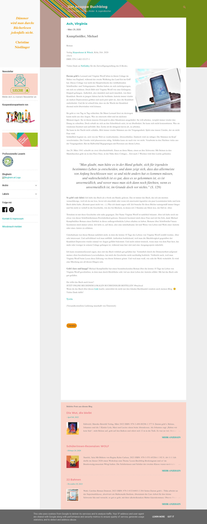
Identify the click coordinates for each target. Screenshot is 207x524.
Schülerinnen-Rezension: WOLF (87, 446)
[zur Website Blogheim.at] (11, 177)
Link (96, 288)
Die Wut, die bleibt (79, 412)
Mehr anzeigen (171, 437)
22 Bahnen (73, 479)
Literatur (71, 325)
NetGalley (85, 65)
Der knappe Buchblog (87, 7)
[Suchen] (184, 7)
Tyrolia (69, 298)
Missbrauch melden (12, 226)
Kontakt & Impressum (13, 218)
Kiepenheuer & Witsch (83, 52)
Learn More (158, 516)
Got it (171, 516)
